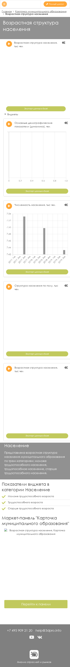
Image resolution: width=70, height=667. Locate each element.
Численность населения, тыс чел (35, 204)
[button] (31, 637)
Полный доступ (56, 4)
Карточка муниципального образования (40, 11)
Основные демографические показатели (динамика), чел (33, 124)
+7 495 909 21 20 (19, 630)
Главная (7, 11)
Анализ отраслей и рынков (34, 662)
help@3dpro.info (48, 630)
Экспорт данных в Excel (36, 108)
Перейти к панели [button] (36, 604)
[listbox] (64, 42)
